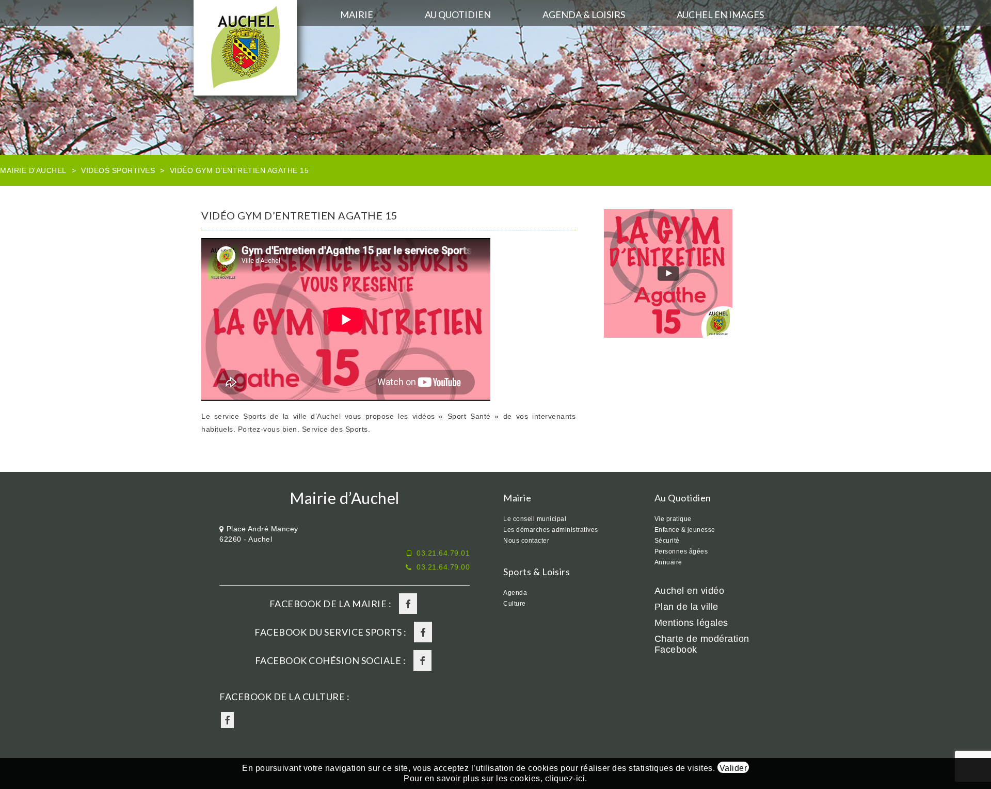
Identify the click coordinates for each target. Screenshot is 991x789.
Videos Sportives (118, 170)
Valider (733, 768)
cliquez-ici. (566, 778)
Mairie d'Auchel (33, 170)
